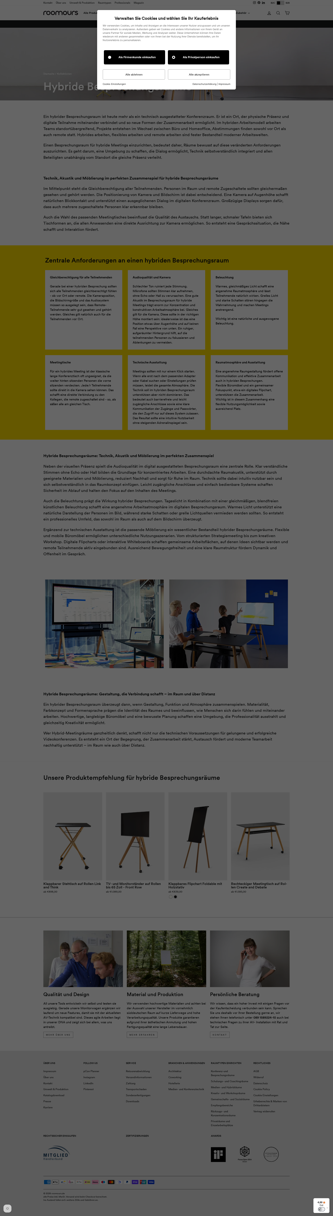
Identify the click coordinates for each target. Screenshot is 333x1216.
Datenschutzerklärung (204, 84)
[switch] (321, 1209)
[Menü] (327, 1209)
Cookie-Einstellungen (114, 84)
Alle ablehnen (134, 74)
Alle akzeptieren (199, 74)
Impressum (224, 84)
